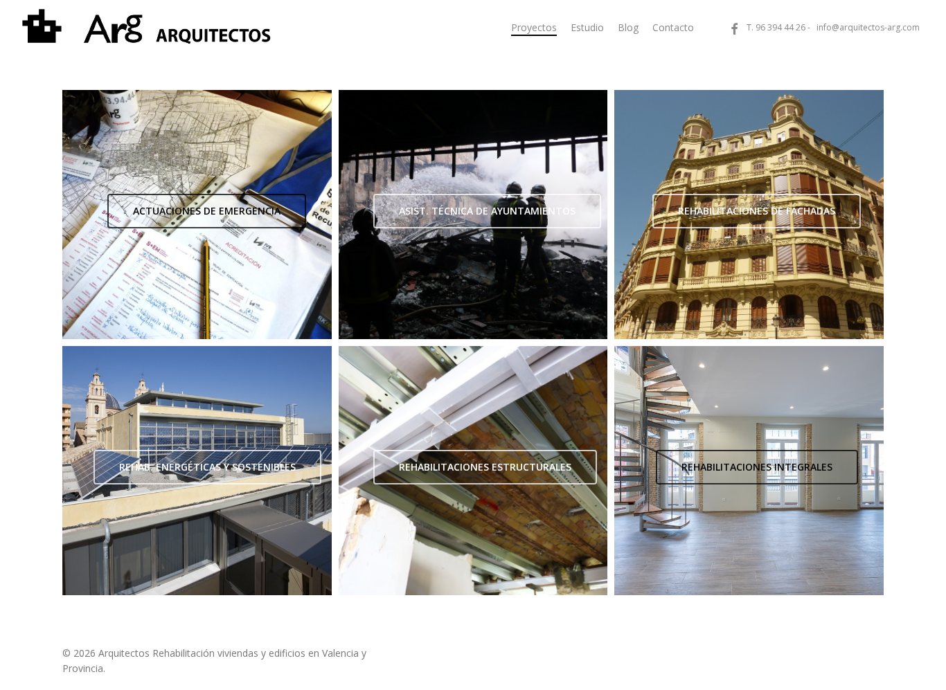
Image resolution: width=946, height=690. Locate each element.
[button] (206, 211)
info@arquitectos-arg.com (868, 27)
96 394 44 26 (780, 27)
